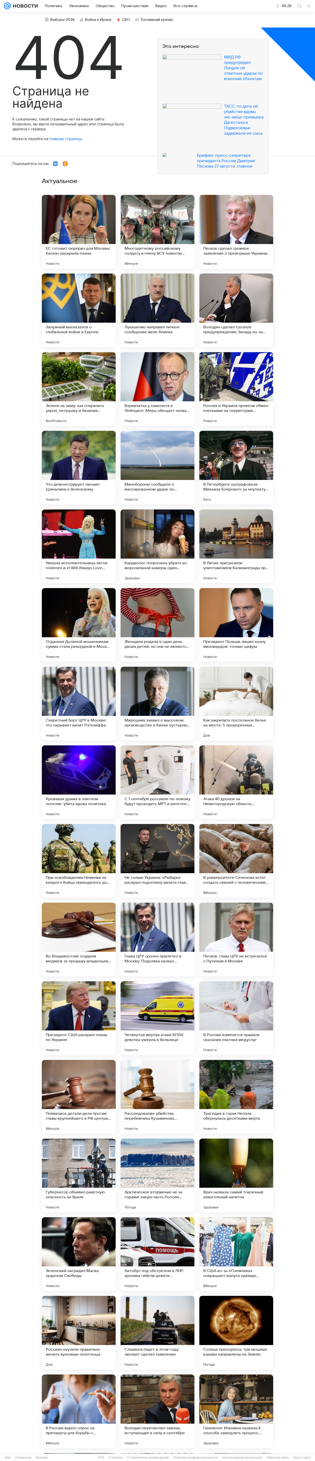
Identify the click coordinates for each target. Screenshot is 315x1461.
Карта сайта (302, 1457)
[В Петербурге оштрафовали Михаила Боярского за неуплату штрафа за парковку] (236, 468)
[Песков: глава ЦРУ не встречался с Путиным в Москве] (236, 939)
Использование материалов (242, 1457)
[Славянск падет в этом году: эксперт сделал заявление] (157, 1333)
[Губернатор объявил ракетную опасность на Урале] (79, 1175)
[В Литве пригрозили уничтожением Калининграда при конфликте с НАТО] (236, 546)
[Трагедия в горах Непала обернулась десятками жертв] (236, 1097)
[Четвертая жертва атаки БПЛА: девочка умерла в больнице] (157, 1018)
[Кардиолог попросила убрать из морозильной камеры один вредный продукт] (157, 546)
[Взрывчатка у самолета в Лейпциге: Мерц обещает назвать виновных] (157, 389)
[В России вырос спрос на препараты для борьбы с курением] (79, 1411)
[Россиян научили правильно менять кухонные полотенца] (79, 1333)
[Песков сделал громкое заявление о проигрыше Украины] (236, 232)
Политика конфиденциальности (195, 1457)
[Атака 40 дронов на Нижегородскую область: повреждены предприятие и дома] (236, 782)
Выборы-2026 (62, 20)
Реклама (42, 1457)
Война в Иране (98, 20)
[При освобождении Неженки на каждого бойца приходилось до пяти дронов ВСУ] (79, 861)
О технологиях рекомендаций (148, 1457)
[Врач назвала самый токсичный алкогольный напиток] (236, 1175)
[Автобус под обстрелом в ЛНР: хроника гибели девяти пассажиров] (157, 1254)
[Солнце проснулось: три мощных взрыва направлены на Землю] (236, 1333)
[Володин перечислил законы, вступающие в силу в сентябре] (157, 1411)
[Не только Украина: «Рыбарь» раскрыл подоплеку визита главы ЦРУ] (157, 861)
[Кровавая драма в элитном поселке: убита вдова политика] (79, 782)
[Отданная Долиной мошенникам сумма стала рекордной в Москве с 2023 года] (79, 625)
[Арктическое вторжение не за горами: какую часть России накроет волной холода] (157, 1175)
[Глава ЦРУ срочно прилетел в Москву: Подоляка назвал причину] (157, 939)
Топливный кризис (157, 20)
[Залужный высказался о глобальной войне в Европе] (79, 310)
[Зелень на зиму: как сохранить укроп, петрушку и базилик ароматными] (79, 389)
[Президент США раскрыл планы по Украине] (79, 1018)
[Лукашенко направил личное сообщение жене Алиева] (157, 310)
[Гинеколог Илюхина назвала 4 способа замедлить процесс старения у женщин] (236, 1411)
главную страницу (65, 138)
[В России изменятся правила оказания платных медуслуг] (236, 1018)
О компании (23, 1457)
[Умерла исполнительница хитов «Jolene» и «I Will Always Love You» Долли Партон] (79, 546)
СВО (126, 20)
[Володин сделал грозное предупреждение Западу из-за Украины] (236, 310)
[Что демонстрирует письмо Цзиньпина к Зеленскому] (79, 468)
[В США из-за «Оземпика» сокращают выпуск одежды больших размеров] (236, 1254)
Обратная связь (278, 1457)
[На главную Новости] (24, 6)
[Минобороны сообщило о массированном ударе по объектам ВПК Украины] (157, 468)
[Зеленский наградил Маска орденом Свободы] (79, 1254)
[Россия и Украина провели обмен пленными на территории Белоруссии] (236, 389)
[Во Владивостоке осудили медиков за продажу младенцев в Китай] (79, 939)
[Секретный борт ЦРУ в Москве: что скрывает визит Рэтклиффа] (79, 703)
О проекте (116, 1457)
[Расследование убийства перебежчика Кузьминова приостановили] (157, 1097)
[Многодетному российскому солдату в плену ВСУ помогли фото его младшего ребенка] (157, 232)
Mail (8, 1457)
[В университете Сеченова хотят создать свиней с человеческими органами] (236, 861)
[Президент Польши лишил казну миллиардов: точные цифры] (236, 625)
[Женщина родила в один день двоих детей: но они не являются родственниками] (157, 625)
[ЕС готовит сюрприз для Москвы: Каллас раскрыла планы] (79, 232)
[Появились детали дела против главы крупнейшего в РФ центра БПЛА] (79, 1097)
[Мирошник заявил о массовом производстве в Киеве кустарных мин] (157, 703)
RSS (101, 1457)
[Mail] (7, 6)
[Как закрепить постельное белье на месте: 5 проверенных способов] (236, 703)
